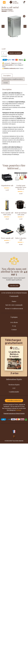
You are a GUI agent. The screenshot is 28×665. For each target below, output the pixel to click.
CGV (14, 388)
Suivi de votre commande (14, 305)
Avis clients (14, 322)
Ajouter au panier (15, 53)
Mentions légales (14, 385)
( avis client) (10, 11)
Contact (14, 329)
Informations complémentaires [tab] (13, 79)
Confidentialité (14, 392)
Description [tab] (7, 75)
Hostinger (18, 410)
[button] (4, 2)
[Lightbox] (24, 16)
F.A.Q (14, 326)
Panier (14, 301)
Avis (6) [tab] (5, 82)
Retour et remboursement (14, 308)
